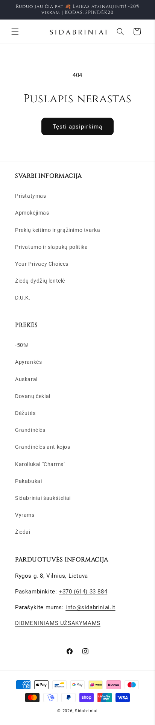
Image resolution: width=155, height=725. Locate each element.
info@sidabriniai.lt (90, 607)
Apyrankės (28, 362)
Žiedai (22, 532)
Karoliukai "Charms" (40, 464)
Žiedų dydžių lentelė (40, 281)
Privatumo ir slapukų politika (51, 247)
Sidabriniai (86, 710)
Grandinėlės (30, 430)
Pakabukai (28, 481)
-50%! (22, 345)
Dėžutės (25, 413)
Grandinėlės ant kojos (42, 447)
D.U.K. (23, 298)
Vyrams (25, 515)
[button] (15, 31)
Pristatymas (30, 196)
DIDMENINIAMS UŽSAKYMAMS (57, 623)
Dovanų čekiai (32, 396)
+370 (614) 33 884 (83, 591)
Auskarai (26, 379)
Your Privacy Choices (41, 264)
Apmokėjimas (32, 213)
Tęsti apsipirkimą (77, 126)
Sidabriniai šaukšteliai (43, 498)
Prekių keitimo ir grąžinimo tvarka (57, 230)
